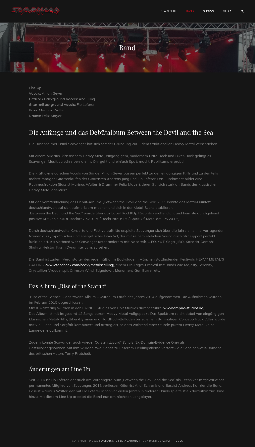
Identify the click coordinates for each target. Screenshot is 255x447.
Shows (208, 11)
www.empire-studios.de (183, 308)
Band (190, 11)
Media (227, 11)
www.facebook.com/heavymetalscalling (79, 265)
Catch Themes (172, 440)
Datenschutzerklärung (119, 440)
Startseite (169, 11)
